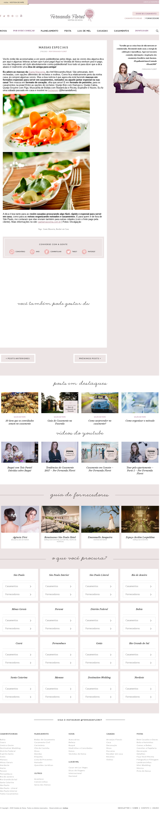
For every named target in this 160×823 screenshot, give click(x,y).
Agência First (20, 537)
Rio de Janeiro (7, 776)
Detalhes (141, 754)
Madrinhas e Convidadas (81, 748)
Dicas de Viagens (77, 770)
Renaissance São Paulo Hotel (60, 537)
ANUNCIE (156, 808)
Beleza (72, 742)
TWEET (74, 251)
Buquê (72, 745)
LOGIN (146, 2)
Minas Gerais (6, 762)
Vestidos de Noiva (77, 754)
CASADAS (102, 31)
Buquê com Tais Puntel (19, 467)
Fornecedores (12, 594)
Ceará (3, 742)
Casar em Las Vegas (78, 767)
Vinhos (109, 759)
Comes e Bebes (144, 745)
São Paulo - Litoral (8, 788)
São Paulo (4, 785)
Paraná (3, 771)
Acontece (39, 779)
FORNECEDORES (153, 18)
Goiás (3, 756)
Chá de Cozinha (41, 748)
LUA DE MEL (84, 31)
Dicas (37, 751)
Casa (108, 742)
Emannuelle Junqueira (100, 537)
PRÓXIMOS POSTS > (90, 358)
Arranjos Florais (114, 739)
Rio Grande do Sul (8, 779)
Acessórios (74, 739)
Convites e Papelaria (147, 748)
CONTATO (145, 808)
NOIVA (3, 31)
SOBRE (135, 808)
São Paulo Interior (8, 791)
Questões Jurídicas (43, 765)
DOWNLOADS (142, 31)
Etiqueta (38, 756)
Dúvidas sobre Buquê (19, 470)
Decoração (111, 745)
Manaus (4, 759)
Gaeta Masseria (37, 71)
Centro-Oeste (7, 745)
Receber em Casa (62, 229)
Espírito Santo (7, 754)
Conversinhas (41, 782)
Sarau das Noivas (42, 785)
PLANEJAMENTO (49, 31)
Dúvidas (38, 754)
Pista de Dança (144, 771)
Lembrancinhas (144, 762)
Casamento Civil (42, 742)
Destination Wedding (10, 748)
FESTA (67, 31)
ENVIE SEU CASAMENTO (146, 13)
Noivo (71, 751)
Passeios (110, 751)
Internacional (75, 773)
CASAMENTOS (121, 31)
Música (140, 768)
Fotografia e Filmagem (148, 759)
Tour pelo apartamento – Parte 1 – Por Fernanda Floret (139, 470)
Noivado (38, 762)
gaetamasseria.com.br (49, 221)
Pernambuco (6, 774)
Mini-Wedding (144, 765)
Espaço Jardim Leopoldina (140, 537)
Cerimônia (39, 745)
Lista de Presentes (43, 759)
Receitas (110, 756)
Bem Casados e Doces (147, 739)
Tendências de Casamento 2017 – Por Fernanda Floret (60, 469)
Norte (3, 768)
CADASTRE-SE (155, 2)
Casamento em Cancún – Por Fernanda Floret (99, 469)
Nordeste (4, 765)
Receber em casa (114, 754)
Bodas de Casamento (44, 739)
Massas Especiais (53, 47)
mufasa (65, 808)
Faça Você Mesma (145, 756)
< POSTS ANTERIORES (18, 358)
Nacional (73, 776)
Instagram (53, 90)
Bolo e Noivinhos (145, 742)
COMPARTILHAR (55, 251)
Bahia (2, 739)
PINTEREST (91, 251)
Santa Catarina (7, 782)
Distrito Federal (8, 751)
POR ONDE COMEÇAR (24, 31)
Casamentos (11, 586)
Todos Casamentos (9, 794)
